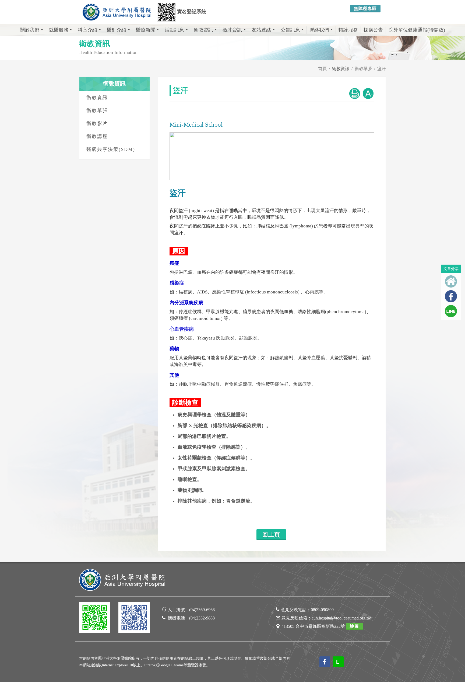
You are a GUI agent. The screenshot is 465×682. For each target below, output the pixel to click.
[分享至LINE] (451, 311)
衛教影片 (97, 123)
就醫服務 (58, 30)
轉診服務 (348, 30)
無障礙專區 (365, 8)
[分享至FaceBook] (451, 296)
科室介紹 (87, 30)
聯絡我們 (319, 30)
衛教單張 (363, 68)
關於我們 (29, 30)
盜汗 (381, 68)
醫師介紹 (116, 30)
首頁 (322, 68)
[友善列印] (354, 93)
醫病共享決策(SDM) (110, 149)
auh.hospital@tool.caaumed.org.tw (341, 618)
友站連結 (261, 30)
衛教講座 (97, 136)
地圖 (354, 626)
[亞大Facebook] (134, 618)
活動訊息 (174, 30)
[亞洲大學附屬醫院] (116, 12)
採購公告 (373, 30)
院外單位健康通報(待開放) (417, 30)
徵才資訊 (232, 30)
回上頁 (271, 534)
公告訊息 (290, 30)
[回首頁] (451, 281)
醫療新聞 (145, 30)
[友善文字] (368, 93)
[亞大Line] (94, 618)
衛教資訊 (203, 30)
